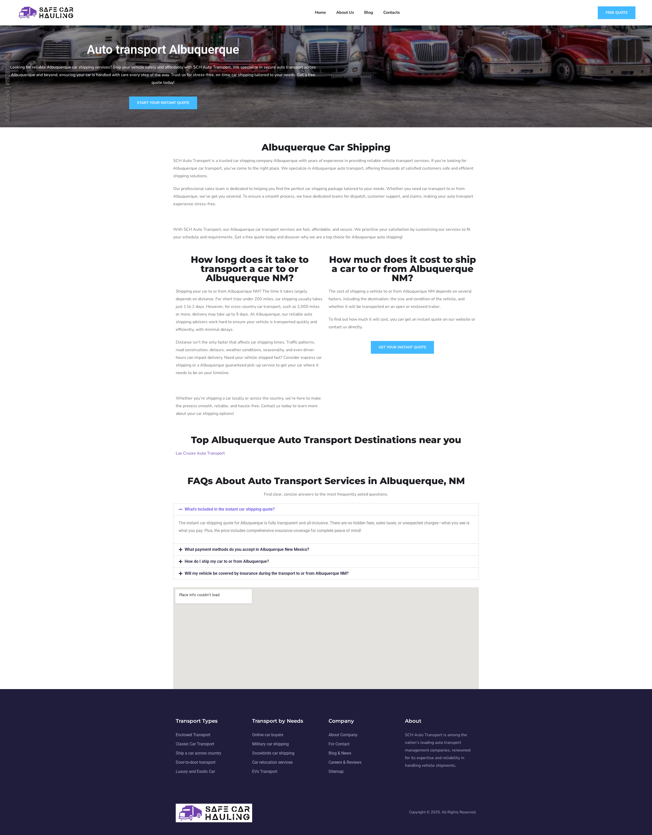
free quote (617, 12)
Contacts (391, 12)
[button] (326, 509)
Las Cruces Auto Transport (200, 453)
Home (320, 12)
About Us (345, 12)
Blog (368, 12)
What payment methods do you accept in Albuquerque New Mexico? (247, 549)
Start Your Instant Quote (163, 102)
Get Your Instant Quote (402, 347)
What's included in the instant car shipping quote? (230, 509)
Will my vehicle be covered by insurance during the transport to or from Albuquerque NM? (267, 573)
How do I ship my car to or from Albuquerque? (227, 561)
